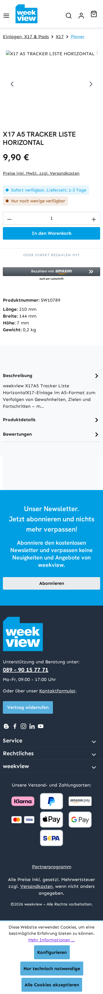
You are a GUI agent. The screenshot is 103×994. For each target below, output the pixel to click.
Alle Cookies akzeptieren (52, 984)
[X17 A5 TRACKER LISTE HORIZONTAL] (51, 82)
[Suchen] (68, 14)
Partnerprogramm (51, 866)
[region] (51, 82)
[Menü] (6, 14)
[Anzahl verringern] (9, 218)
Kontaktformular (57, 690)
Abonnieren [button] (51, 583)
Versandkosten (36, 886)
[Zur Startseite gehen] (31, 14)
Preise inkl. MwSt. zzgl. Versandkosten (41, 173)
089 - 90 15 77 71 (25, 669)
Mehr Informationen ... (51, 939)
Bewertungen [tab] (17, 434)
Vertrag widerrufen (28, 707)
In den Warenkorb (52, 233)
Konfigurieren (52, 952)
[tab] (51, 391)
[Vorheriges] (12, 82)
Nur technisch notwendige (51, 968)
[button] (51, 274)
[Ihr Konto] (81, 14)
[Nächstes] (91, 82)
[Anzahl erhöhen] (94, 218)
